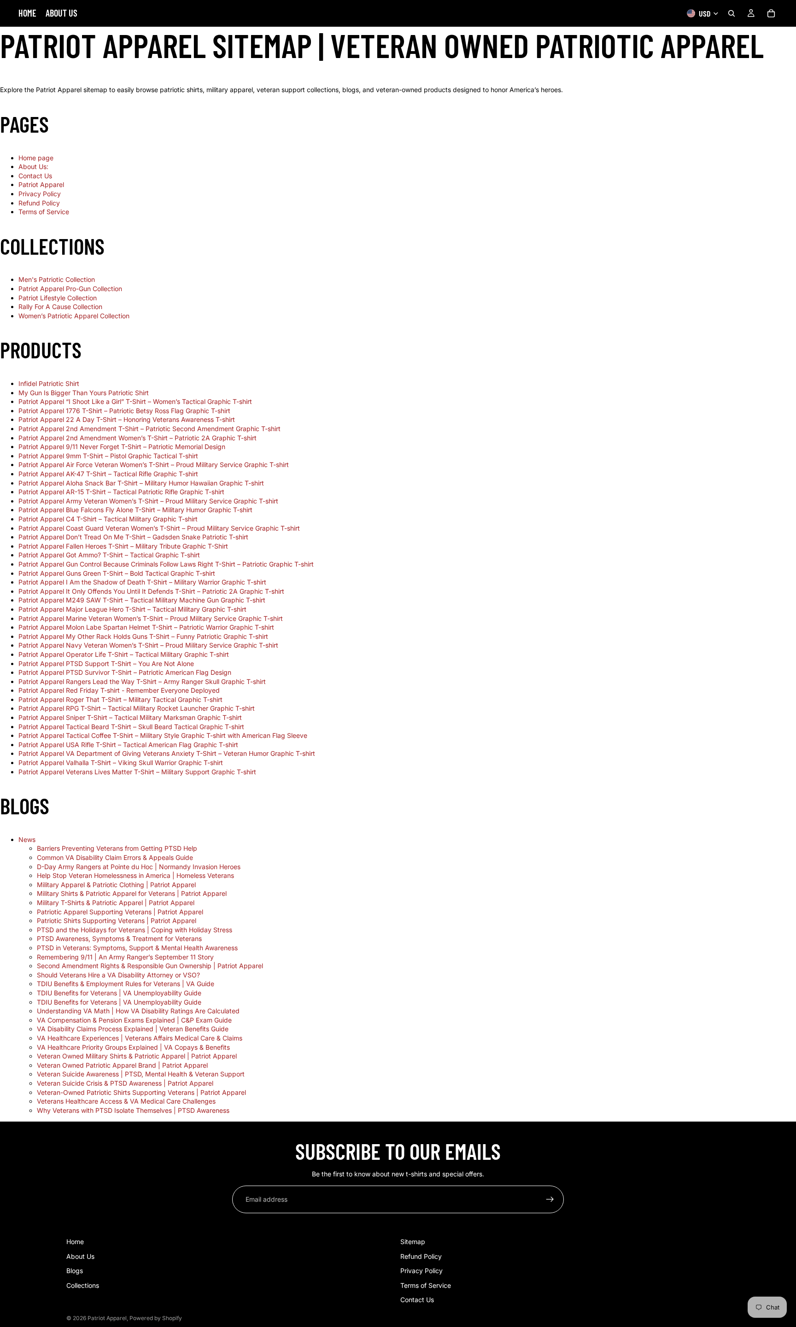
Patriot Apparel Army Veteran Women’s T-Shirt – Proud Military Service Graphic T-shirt (148, 501)
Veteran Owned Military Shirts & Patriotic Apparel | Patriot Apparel (137, 1056)
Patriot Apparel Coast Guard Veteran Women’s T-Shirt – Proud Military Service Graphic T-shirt (159, 528)
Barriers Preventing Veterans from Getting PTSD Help (117, 848)
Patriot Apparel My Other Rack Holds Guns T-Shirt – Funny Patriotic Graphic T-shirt (143, 636)
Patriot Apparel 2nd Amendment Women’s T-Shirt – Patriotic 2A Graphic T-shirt (137, 438)
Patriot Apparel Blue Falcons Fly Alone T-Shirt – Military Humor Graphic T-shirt (135, 510)
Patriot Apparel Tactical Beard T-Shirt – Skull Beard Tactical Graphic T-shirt (131, 727)
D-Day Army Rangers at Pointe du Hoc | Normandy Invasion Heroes (138, 867)
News (26, 839)
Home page (35, 158)
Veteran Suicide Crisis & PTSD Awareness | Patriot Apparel (125, 1083)
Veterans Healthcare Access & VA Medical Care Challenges (126, 1101)
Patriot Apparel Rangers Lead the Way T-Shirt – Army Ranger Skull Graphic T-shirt (142, 681)
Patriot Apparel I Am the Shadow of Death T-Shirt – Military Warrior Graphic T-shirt (142, 582)
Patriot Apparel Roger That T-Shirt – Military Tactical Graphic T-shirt (120, 699)
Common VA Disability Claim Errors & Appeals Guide (115, 857)
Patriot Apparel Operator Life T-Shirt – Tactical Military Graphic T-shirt (123, 654)
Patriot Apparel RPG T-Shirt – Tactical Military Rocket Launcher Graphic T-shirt (136, 708)
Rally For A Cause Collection (60, 306)
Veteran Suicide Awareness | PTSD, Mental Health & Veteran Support (141, 1074)
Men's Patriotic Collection (56, 279)
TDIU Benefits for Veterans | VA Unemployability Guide (119, 993)
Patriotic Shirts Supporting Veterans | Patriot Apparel (116, 920)
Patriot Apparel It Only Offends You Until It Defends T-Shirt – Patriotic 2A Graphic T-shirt (151, 591)
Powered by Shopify (155, 1318)
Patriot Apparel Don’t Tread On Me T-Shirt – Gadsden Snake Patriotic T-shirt (133, 537)
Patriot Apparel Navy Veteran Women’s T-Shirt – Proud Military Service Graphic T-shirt (148, 645)
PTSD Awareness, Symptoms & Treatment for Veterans (119, 938)
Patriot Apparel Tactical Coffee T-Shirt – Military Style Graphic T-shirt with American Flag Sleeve (162, 735)
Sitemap (412, 1241)
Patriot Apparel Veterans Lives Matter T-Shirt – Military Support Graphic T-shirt (137, 772)
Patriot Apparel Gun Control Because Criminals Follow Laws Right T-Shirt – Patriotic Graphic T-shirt (166, 564)
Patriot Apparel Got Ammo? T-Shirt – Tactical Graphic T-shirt (109, 555)
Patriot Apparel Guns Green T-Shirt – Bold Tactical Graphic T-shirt (116, 573)
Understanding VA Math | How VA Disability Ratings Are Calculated (138, 1011)
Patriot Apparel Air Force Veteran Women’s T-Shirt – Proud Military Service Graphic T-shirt (153, 464)
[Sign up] (550, 1199)
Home (75, 1241)
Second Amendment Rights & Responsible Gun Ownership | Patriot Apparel (150, 966)
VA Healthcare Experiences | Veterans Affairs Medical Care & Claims (139, 1038)
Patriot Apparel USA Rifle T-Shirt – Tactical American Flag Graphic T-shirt (128, 744)
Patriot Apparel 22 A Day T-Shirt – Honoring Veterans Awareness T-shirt (126, 419)
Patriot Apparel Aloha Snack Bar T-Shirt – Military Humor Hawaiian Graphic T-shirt (141, 483)
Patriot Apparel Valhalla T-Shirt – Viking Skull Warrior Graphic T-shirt (120, 762)
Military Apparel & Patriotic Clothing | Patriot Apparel (116, 885)
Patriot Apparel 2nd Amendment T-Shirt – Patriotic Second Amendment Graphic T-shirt (149, 429)
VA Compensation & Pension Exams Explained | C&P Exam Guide (134, 1020)
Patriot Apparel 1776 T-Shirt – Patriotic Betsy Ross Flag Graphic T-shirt (124, 411)
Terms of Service (43, 212)
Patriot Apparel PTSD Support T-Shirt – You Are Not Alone (106, 663)
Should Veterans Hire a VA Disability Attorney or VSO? (118, 975)
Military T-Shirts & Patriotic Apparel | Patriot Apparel (115, 902)
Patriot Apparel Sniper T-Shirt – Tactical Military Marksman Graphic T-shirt (130, 717)
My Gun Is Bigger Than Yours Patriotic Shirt (83, 393)
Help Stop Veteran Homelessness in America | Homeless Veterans (135, 875)
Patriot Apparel (41, 184)
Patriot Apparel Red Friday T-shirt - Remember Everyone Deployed (119, 690)
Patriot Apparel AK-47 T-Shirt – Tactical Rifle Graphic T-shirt (108, 474)
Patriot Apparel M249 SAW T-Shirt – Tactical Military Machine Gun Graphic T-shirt (141, 600)
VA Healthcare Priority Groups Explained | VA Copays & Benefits (133, 1047)
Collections (82, 1285)
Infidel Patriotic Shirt (48, 383)
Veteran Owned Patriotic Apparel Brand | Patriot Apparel (122, 1065)
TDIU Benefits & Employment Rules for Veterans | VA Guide (125, 984)
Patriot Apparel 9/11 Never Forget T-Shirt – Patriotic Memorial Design (121, 446)
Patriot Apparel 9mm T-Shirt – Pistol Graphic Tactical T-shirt (108, 456)
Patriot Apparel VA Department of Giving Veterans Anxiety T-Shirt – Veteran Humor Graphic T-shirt (166, 753)
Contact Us (35, 176)
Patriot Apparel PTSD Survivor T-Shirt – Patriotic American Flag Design (124, 672)
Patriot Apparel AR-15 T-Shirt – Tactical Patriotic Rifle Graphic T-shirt (121, 492)
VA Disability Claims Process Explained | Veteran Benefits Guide (132, 1029)
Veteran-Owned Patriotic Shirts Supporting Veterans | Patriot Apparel (141, 1092)
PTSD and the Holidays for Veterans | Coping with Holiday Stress (134, 930)
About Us (80, 1256)
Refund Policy (39, 203)
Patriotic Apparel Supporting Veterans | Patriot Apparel (120, 912)
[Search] (731, 13)
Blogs (74, 1270)
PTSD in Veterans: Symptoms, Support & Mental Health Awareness (137, 948)
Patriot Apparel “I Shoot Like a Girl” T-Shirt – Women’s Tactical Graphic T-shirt (135, 401)
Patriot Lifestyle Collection (57, 298)
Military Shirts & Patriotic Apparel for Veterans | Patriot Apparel (132, 893)
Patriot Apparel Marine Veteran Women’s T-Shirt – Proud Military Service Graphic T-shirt (150, 618)
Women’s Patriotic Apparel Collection (73, 316)
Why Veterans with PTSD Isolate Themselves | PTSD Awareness (133, 1110)
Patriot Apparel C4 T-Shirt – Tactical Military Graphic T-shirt (108, 519)
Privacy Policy (39, 194)
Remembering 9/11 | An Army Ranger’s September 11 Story (125, 957)
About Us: (33, 166)
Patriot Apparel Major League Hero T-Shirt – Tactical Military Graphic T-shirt (132, 609)
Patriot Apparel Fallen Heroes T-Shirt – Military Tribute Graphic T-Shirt (123, 546)
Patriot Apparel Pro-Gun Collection (70, 288)
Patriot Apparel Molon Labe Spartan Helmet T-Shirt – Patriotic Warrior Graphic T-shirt (146, 627)
